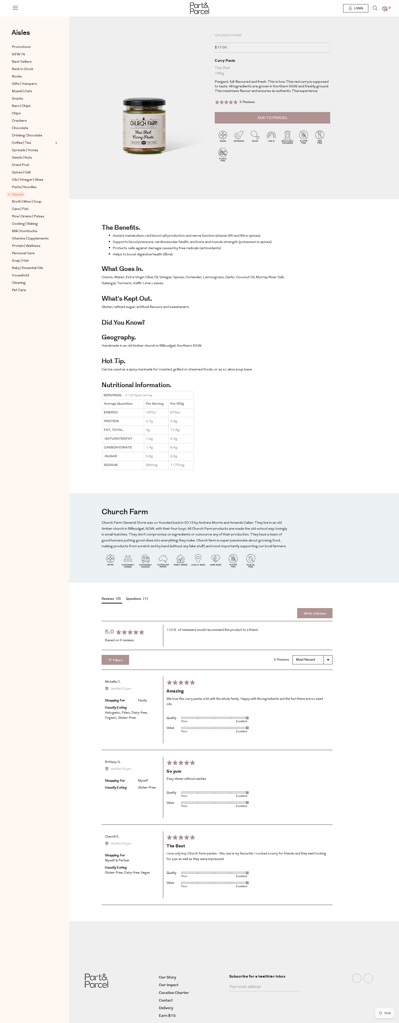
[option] (145, 117)
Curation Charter (174, 993)
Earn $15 (167, 1015)
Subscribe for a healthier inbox (257, 976)
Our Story (167, 977)
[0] (384, 8)
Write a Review (315, 613)
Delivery (166, 1008)
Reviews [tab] (111, 598)
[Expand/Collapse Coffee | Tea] (55, 143)
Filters (117, 660)
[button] (235, 102)
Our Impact (168, 985)
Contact (166, 1000)
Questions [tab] (136, 598)
